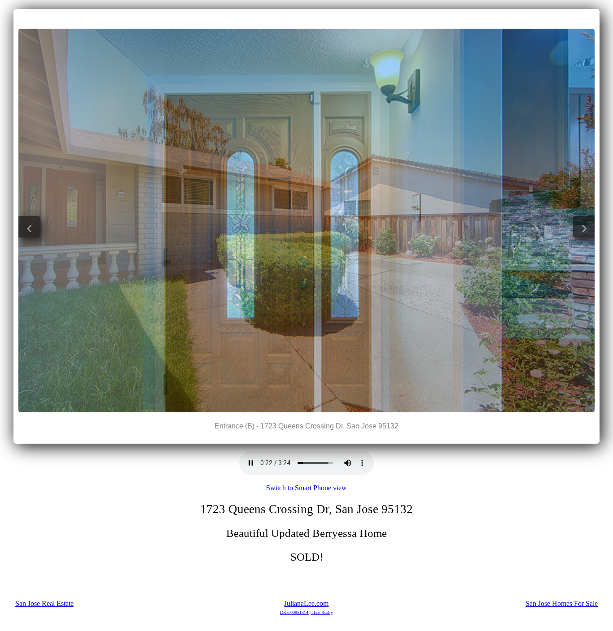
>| (324, 18)
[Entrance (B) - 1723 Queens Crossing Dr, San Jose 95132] (306, 410)
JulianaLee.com (306, 607)
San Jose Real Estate (44, 603)
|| (306, 18)
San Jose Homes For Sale (561, 603)
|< (288, 18)
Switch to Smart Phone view (306, 488)
